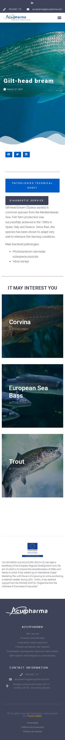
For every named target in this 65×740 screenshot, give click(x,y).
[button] (59, 18)
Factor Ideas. (34, 716)
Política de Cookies (32, 731)
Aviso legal (32, 722)
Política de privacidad (32, 727)
